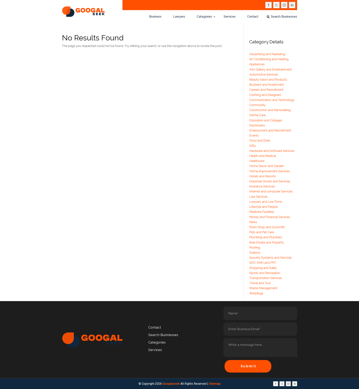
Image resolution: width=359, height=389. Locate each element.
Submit (249, 366)
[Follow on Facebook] (268, 5)
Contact (252, 16)
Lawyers (179, 16)
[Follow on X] (276, 5)
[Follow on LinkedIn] (292, 5)
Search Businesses (284, 16)
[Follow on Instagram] (284, 5)
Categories (204, 16)
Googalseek (171, 383)
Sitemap (214, 383)
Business (155, 16)
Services (230, 16)
